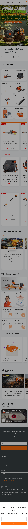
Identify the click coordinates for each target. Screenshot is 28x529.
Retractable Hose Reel (7, 154)
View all (3, 235)
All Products (24, 65)
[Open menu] (2, 2)
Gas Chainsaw (5, 120)
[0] (25, 2)
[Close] (26, 503)
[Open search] (19, 2)
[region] (14, 349)
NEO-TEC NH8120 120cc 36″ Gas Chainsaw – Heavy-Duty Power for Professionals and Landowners (12, 393)
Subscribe (14, 523)
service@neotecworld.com (7, 480)
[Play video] (14, 416)
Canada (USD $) (5, 486)
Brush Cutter (4, 190)
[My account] (22, 2)
